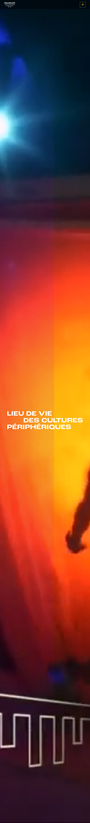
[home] (9, 4)
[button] (82, 4)
